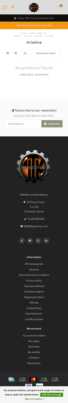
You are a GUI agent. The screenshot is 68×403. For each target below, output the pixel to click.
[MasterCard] (33, 379)
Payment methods (34, 286)
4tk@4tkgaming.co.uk (36, 226)
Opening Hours (34, 313)
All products (34, 363)
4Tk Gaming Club (34, 263)
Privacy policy (34, 280)
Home (24, 33)
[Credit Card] (11, 379)
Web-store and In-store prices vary (34, 25)
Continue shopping (34, 74)
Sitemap (34, 302)
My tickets (34, 346)
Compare (34, 357)
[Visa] (28, 385)
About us (34, 269)
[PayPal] (44, 379)
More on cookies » (34, 399)
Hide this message (51, 394)
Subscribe (53, 123)
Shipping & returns (34, 297)
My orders (34, 341)
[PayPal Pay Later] (54, 379)
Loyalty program (34, 319)
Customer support (34, 291)
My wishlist (34, 352)
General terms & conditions (34, 274)
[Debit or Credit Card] (22, 379)
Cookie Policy (34, 308)
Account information (34, 335)
